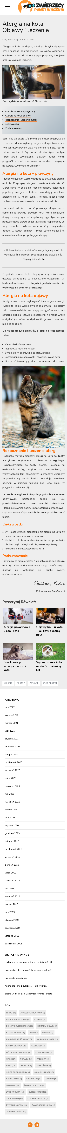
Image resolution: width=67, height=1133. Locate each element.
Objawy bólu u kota (34, 259)
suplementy (14, 1078)
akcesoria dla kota (32, 1013)
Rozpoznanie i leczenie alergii (21, 120)
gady (33, 1032)
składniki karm (44, 1072)
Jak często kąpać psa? (16, 978)
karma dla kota (47, 1039)
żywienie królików (43, 1105)
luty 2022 (10, 707)
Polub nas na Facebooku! (50, 591)
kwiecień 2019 (12, 896)
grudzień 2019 (12, 833)
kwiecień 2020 (12, 801)
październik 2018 (13, 943)
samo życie (43, 1065)
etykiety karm (15, 1032)
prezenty (43, 1059)
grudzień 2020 (12, 746)
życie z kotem (50, 683)
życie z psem (14, 1098)
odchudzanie (43, 1052)
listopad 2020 (12, 754)
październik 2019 (13, 849)
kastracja (38, 1046)
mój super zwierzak (18, 1052)
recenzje (26, 1065)
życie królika (15, 1092)
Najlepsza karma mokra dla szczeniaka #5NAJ (28, 962)
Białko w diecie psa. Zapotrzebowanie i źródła (28, 993)
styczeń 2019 (12, 920)
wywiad (51, 1078)
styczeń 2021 (12, 738)
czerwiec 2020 (12, 786)
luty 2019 (10, 912)
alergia (8, 683)
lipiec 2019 (10, 872)
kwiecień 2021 (12, 715)
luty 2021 (10, 730)
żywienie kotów (16, 1105)
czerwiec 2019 (12, 880)
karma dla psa (16, 1046)
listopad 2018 (12, 935)
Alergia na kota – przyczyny (20, 111)
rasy (10, 1065)
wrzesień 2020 (12, 770)
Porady (13, 39)
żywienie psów (16, 1111)
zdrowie (34, 683)
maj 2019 (9, 888)
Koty (4, 39)
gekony (47, 1032)
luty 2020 (10, 817)
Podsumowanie (13, 128)
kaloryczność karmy (19, 1039)
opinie (11, 1059)
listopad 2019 (12, 841)
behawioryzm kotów (19, 1026)
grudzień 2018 (12, 927)
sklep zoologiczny (18, 1072)
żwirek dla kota (34, 1085)
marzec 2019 (11, 904)
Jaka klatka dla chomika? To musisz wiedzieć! (28, 970)
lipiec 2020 (10, 778)
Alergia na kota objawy (18, 115)
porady (21, 683)
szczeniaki (33, 1078)
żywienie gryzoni (37, 1098)
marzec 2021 (11, 722)
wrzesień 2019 (12, 857)
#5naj (11, 1013)
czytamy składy (47, 1026)
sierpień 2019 (12, 864)
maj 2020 (9, 793)
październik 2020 (13, 762)
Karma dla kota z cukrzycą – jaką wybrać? (26, 985)
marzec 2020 (11, 809)
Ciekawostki (12, 124)
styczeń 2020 (12, 825)
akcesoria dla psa (18, 1019)
